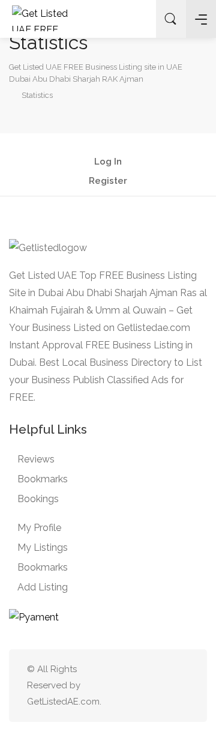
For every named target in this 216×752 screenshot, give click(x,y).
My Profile (39, 527)
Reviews (36, 459)
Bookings (38, 499)
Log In (108, 162)
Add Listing (42, 587)
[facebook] (161, 685)
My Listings (42, 547)
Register (108, 181)
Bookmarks (42, 479)
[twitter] (122, 685)
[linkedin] (141, 685)
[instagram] (181, 685)
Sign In (137, 19)
